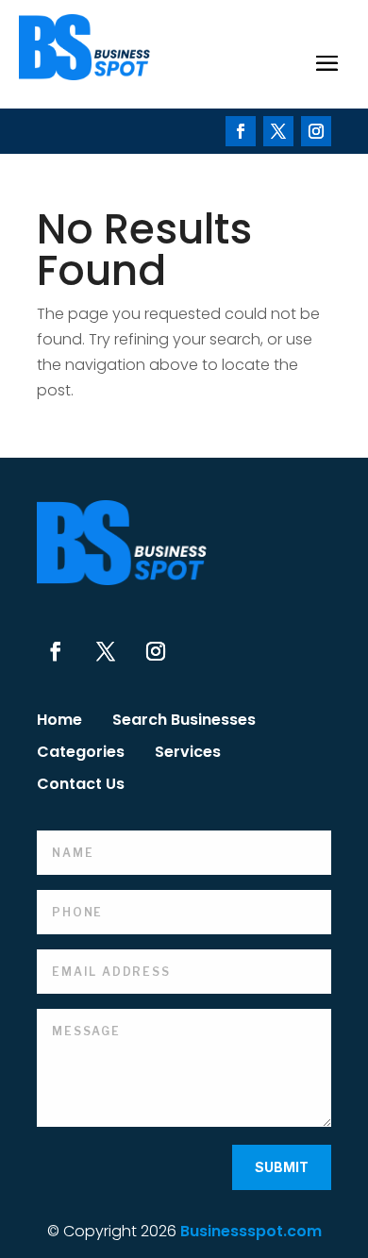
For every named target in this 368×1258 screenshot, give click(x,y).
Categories (81, 754)
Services (188, 754)
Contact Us (81, 786)
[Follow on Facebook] (241, 131)
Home (59, 721)
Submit (282, 1167)
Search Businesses (184, 721)
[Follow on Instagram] (316, 131)
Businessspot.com (251, 1231)
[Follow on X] (278, 131)
